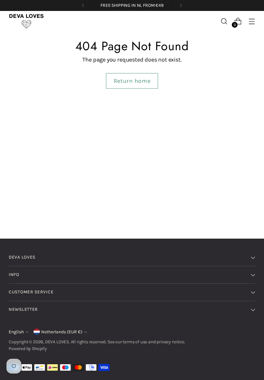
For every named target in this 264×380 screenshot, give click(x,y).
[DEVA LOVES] (26, 21)
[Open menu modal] (252, 21)
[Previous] (83, 5)
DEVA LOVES (57, 342)
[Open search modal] (224, 21)
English (16, 332)
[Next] (181, 5)
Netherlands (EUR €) (61, 332)
